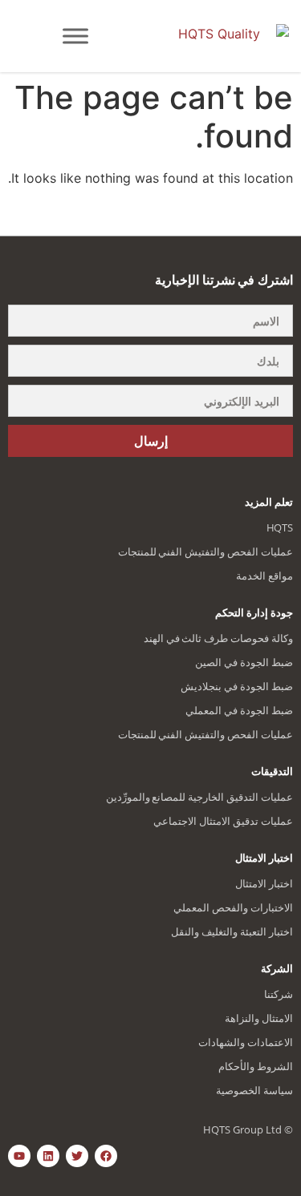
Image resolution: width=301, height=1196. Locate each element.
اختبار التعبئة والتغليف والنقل (232, 931)
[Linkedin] (48, 1156)
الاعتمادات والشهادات (245, 1042)
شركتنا (278, 994)
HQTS (279, 527)
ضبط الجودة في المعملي (239, 710)
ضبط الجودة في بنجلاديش (237, 686)
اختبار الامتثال (264, 883)
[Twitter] (77, 1156)
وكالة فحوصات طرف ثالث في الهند (218, 638)
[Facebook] (106, 1156)
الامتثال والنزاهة (259, 1018)
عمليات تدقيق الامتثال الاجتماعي (223, 821)
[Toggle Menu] (75, 35)
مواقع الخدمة (264, 575)
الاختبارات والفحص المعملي (233, 907)
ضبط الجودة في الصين (244, 662)
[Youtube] (19, 1156)
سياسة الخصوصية (254, 1090)
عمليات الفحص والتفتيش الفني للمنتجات (205, 551)
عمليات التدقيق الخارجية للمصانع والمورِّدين (199, 797)
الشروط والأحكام (255, 1066)
